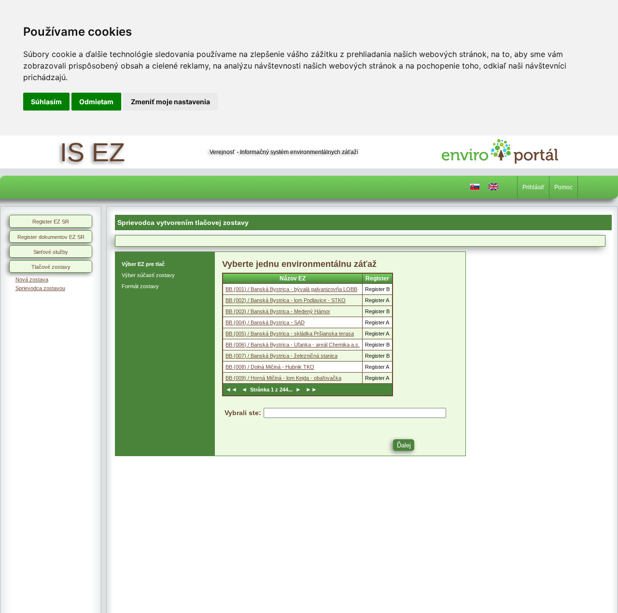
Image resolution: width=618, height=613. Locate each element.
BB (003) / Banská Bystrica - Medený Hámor (277, 311)
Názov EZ (293, 278)
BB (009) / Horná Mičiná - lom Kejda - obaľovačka (283, 378)
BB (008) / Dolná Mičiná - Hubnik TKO (269, 367)
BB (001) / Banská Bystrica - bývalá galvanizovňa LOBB (291, 289)
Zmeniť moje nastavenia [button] (170, 102)
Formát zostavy (140, 286)
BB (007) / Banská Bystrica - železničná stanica (281, 356)
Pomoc (563, 187)
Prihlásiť (533, 187)
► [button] (297, 389)
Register (377, 278)
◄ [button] (245, 389)
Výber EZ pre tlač (143, 264)
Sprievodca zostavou (40, 288)
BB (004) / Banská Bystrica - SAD (265, 322)
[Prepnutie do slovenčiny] (474, 189)
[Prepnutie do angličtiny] (493, 189)
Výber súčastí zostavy (148, 275)
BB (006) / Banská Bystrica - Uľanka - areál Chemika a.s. (292, 345)
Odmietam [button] (96, 102)
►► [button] (310, 389)
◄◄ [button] (232, 389)
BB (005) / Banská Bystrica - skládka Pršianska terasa (289, 333)
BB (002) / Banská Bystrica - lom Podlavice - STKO (285, 300)
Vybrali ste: (243, 413)
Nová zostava (31, 279)
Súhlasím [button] (46, 102)
